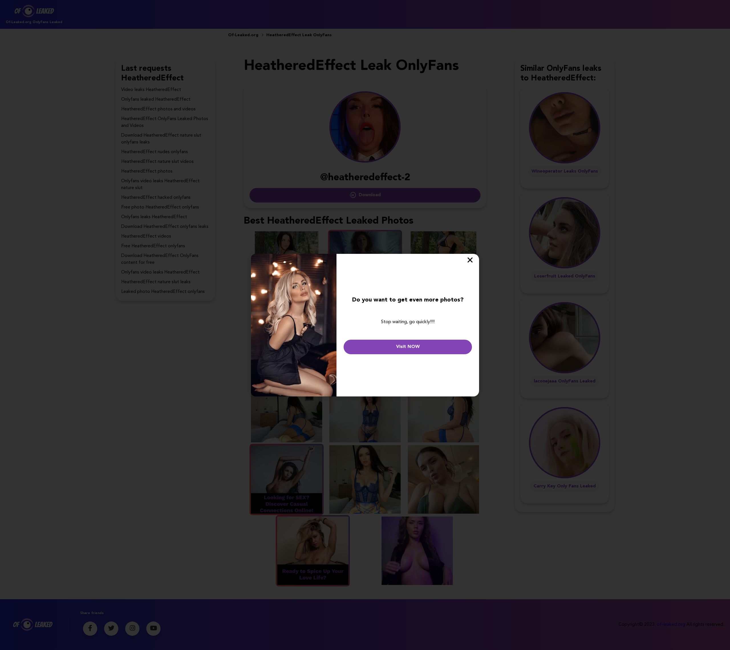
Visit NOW (408, 347)
